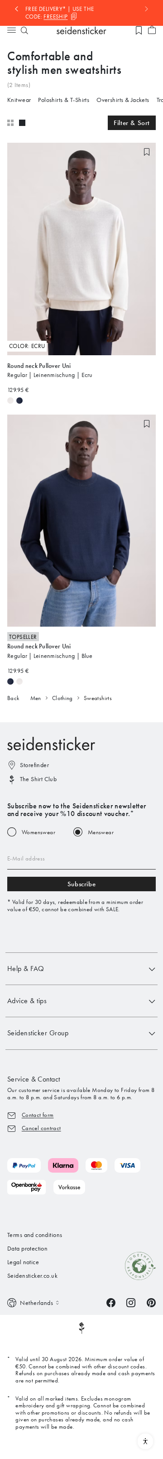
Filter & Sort (132, 123)
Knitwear (19, 100)
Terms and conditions (34, 1235)
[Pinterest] (151, 1302)
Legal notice (23, 1262)
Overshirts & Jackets (122, 100)
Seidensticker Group (37, 1033)
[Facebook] (110, 1302)
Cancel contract (41, 1128)
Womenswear (38, 832)
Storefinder (34, 765)
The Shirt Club (38, 779)
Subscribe (81, 884)
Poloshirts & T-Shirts (63, 100)
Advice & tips (27, 1000)
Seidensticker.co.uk (32, 1276)
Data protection (27, 1248)
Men (35, 698)
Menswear (101, 832)
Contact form (38, 1114)
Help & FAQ (25, 968)
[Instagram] (130, 1302)
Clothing (62, 698)
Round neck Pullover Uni (39, 366)
